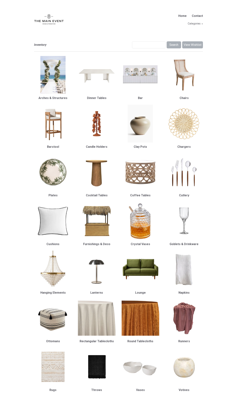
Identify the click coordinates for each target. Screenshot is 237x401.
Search (173, 45)
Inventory (40, 45)
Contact (197, 16)
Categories (194, 23)
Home (182, 16)
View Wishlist (192, 45)
